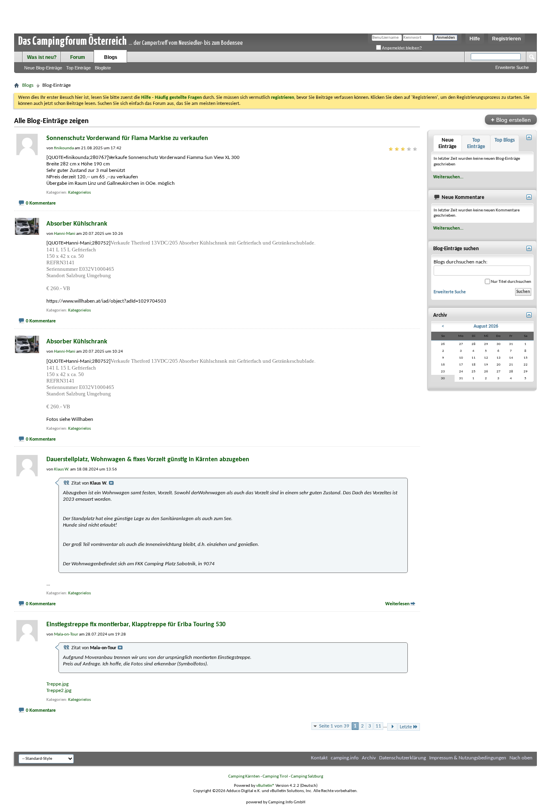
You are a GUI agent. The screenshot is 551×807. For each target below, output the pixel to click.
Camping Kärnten (244, 776)
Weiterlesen (397, 604)
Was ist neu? (41, 57)
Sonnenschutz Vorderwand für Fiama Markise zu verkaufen (127, 138)
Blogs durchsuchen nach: (460, 262)
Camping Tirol (275, 776)
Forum (77, 57)
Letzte (406, 727)
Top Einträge (78, 67)
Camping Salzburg (307, 776)
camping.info (345, 758)
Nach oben (520, 758)
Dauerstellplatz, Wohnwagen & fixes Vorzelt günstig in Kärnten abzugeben (147, 459)
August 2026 (486, 326)
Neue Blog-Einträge (43, 67)
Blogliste (103, 67)
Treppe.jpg (57, 684)
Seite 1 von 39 (334, 726)
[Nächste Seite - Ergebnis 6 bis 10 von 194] (392, 727)
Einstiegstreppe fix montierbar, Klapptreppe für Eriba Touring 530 (135, 624)
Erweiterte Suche (512, 67)
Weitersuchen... (448, 177)
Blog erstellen (511, 119)
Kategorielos (79, 192)
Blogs (110, 57)
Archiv (369, 758)
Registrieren (506, 39)
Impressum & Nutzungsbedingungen (467, 758)
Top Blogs (505, 140)
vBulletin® (265, 786)
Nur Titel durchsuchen (510, 282)
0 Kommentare (41, 203)
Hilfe (475, 39)
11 (378, 726)
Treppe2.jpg (58, 690)
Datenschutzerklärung (402, 758)
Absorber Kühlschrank (76, 224)
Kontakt (319, 758)
